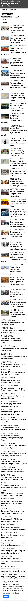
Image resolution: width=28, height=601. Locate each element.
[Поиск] (5, 6)
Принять (6, 596)
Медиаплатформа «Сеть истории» (10, 2)
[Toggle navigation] (12, 6)
